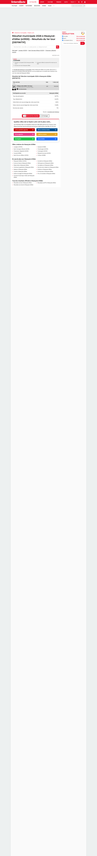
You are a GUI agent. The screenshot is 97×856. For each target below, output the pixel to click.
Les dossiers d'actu (68, 40)
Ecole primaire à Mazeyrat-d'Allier (22, 163)
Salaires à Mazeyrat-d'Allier (20, 169)
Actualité (65, 36)
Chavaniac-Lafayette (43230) (21, 151)
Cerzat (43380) (17, 153)
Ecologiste (18, 139)
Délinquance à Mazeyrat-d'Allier (46, 163)
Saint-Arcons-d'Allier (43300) (21, 155)
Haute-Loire (31, 32)
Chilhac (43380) (42, 155)
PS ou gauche (19, 134)
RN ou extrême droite (44, 129)
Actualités (32, 2)
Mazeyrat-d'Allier (40, 62)
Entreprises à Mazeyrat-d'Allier (45, 171)
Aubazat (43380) (42, 147)
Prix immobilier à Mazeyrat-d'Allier (46, 173)
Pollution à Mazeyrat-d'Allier (45, 169)
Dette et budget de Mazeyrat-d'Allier (23, 173)
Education (37, 5)
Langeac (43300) (22, 50)
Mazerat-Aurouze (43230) (44, 153)
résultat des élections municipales (22, 69)
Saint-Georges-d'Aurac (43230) (36, 50)
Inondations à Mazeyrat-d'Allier (45, 165)
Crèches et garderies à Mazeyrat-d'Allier (24, 167)
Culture (50, 2)
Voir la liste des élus (22, 89)
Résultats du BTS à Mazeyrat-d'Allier (47, 182)
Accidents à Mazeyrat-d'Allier (45, 161)
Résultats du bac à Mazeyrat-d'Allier (23, 182)
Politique (14, 5)
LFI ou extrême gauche (21, 129)
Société (21, 5)
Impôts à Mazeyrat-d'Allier (20, 171)
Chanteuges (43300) (43, 149)
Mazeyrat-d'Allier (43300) (20, 161)
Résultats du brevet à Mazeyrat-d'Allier (23, 185)
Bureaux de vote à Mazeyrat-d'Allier (22, 65)
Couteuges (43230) (42, 151)
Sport (42, 2)
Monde (44, 5)
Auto (66, 2)
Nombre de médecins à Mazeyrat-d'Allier (48, 167)
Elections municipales (20, 32)
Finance (58, 2)
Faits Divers (29, 5)
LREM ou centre (42, 134)
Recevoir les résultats (33, 116)
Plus (72, 2)
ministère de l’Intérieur (53, 112)
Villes (49, 5)
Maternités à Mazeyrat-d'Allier (21, 165)
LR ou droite (41, 139)
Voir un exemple (80, 36)
